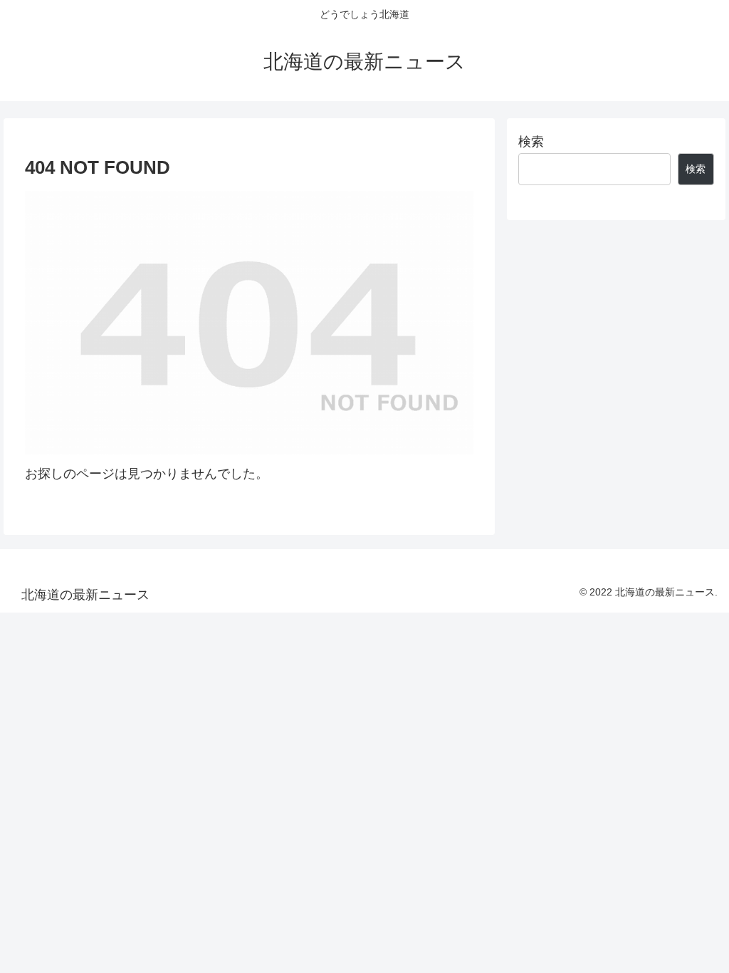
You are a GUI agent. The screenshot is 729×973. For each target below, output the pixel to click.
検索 (531, 142)
